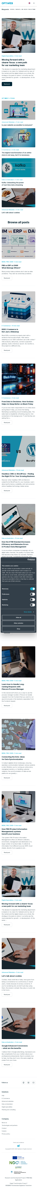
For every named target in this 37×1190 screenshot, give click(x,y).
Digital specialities (7, 1107)
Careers (4, 1131)
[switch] (32, 594)
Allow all (18, 617)
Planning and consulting (8, 1109)
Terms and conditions (18, 1142)
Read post (7, 84)
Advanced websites (8, 1101)
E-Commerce (6, 1098)
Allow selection (18, 623)
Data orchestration (7, 1104)
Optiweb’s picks (8, 98)
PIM (3, 1095)
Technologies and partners (9, 1125)
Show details (28, 612)
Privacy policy (6, 1134)
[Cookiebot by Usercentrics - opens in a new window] (27, 560)
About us (4, 1122)
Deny (18, 629)
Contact (4, 1128)
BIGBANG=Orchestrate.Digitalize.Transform (18, 1185)
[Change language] (29, 3)
